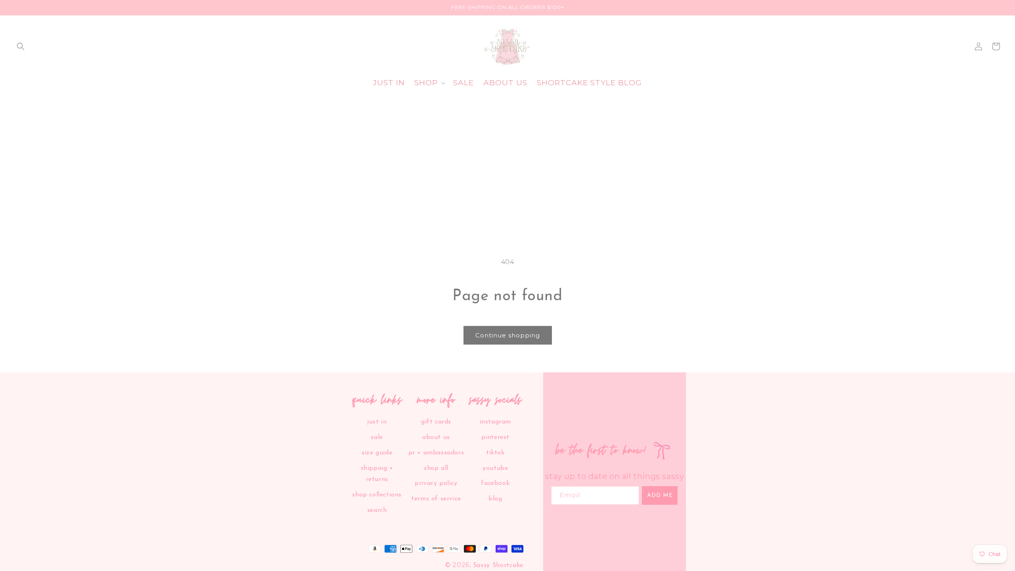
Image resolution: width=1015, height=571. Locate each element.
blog (495, 499)
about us (436, 437)
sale (377, 437)
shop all (436, 468)
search (377, 510)
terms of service (436, 499)
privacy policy (436, 483)
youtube (495, 468)
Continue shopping (507, 335)
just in (377, 422)
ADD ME (660, 495)
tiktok (495, 453)
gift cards (436, 422)
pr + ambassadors (436, 453)
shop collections (377, 495)
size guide (377, 453)
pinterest (495, 437)
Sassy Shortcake (498, 565)
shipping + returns (377, 474)
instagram (495, 422)
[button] (20, 46)
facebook (495, 483)
